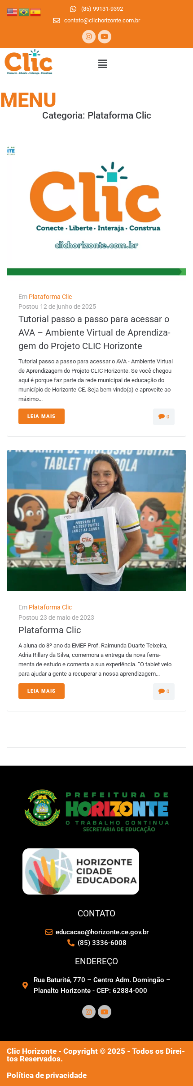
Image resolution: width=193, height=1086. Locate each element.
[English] (12, 11)
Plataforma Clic (50, 296)
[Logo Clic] (29, 75)
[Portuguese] (24, 11)
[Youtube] (104, 36)
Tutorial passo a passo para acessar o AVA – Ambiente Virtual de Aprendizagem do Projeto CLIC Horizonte (94, 332)
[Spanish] (36, 11)
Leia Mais (41, 416)
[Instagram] (89, 36)
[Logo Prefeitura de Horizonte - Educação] (96, 832)
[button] (102, 63)
